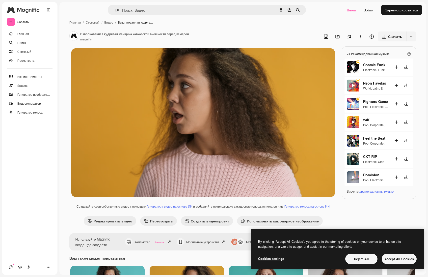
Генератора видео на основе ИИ (169, 206)
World (367, 88)
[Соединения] (11, 267)
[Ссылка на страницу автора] (73, 36)
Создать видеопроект (210, 220)
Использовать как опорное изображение (283, 220)
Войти (368, 9)
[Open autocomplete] (115, 10)
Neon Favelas (374, 83)
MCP (249, 242)
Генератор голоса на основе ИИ (307, 206)
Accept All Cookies (399, 258)
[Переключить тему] (29, 267)
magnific (86, 39)
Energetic (387, 88)
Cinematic (385, 161)
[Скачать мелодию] (406, 67)
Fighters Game (375, 101)
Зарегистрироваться (401, 9)
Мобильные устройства (202, 242)
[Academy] (20, 267)
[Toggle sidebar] (49, 10)
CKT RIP (370, 156)
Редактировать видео (113, 220)
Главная (75, 22)
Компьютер (149, 242)
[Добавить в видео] (396, 67)
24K (366, 119)
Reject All (361, 258)
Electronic (369, 70)
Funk (381, 70)
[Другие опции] (360, 36)
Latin (376, 88)
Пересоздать (161, 220)
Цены (351, 9)
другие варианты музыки (376, 191)
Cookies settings (271, 258)
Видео (108, 22)
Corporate (377, 125)
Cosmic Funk (374, 64)
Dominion (371, 174)
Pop (366, 106)
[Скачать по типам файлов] (411, 36)
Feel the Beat (374, 138)
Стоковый (93, 22)
